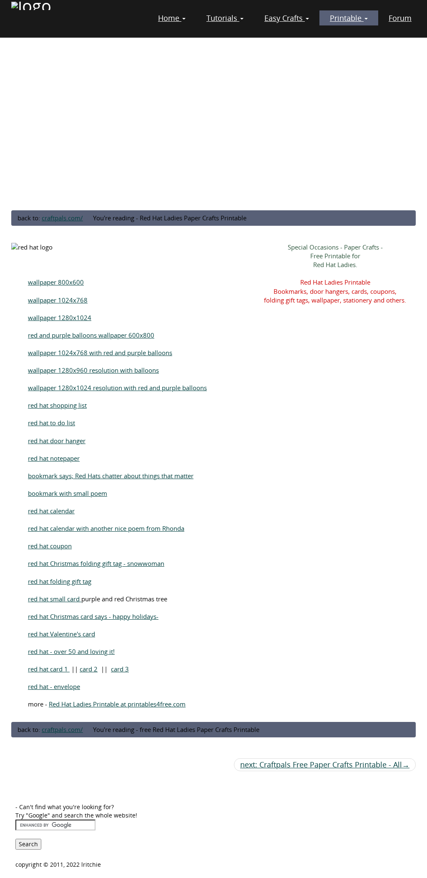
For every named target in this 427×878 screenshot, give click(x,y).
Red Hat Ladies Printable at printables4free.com (117, 704)
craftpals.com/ (62, 218)
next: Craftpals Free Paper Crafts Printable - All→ (324, 764)
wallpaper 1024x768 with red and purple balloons (100, 352)
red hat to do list (51, 423)
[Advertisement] (213, 143)
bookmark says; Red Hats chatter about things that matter (110, 476)
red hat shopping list (57, 405)
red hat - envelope (54, 686)
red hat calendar (51, 511)
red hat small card (54, 599)
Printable (347, 18)
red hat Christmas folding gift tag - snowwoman (96, 563)
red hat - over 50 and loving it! (71, 651)
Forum (400, 18)
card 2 (89, 669)
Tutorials (222, 18)
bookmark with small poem (67, 493)
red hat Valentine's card (61, 634)
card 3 (120, 669)
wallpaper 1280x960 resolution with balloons (93, 370)
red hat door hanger (56, 440)
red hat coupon (50, 546)
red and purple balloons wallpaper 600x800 (91, 335)
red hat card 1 (49, 669)
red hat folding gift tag (59, 581)
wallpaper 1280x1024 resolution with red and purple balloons (117, 387)
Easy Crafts (284, 18)
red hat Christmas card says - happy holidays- (93, 616)
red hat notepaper (54, 458)
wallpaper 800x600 (56, 282)
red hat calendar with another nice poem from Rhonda (106, 528)
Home (169, 18)
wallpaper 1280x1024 (59, 317)
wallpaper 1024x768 (58, 300)
